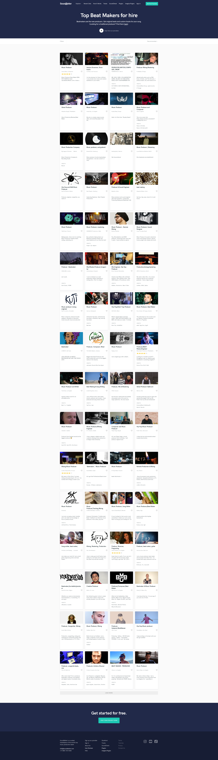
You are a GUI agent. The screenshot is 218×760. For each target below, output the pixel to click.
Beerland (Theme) (122, 604)
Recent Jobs (87, 4)
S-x (65, 405)
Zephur (146, 285)
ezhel (138, 325)
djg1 (145, 525)
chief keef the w (64, 525)
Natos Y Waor (126, 285)
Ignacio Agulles (90, 684)
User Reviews (89, 748)
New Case (89, 325)
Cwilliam (88, 644)
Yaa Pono (89, 405)
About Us (87, 745)
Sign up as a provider (91, 740)
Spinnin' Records (140, 407)
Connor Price (140, 365)
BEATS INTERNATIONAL (123, 86)
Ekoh (148, 365)
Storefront (105, 740)
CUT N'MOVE (115, 86)
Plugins (121, 4)
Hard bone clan (73, 684)
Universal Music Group (142, 86)
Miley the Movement (116, 607)
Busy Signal (101, 365)
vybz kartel (89, 365)
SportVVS (63, 445)
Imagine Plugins (129, 4)
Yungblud (69, 405)
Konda (138, 525)
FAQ (86, 751)
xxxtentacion (99, 485)
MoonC (63, 165)
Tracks (105, 4)
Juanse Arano (97, 684)
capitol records (151, 86)
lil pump (88, 485)
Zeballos (113, 285)
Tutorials (121, 743)
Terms (120, 740)
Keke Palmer (114, 604)
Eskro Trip (114, 325)
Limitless (138, 285)
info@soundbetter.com (67, 749)
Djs (91, 245)
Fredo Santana (72, 525)
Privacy (120, 745)
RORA (142, 285)
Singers (88, 245)
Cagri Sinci (142, 325)
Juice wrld (146, 564)
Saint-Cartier (64, 285)
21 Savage (139, 88)
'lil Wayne (93, 485)
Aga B (146, 325)
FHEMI (69, 285)
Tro (142, 564)
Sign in (139, 4)
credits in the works (141, 485)
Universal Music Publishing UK (143, 405)
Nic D (144, 365)
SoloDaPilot (119, 325)
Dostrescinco (119, 285)
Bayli (62, 405)
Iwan (93, 405)
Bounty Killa (95, 365)
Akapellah (63, 684)
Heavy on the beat (141, 126)
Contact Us (121, 748)
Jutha (68, 684)
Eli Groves (139, 564)
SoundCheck (113, 4)
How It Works (97, 4)
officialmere (64, 604)
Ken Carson (74, 445)
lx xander (69, 604)
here (126, 24)
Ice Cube (113, 88)
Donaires (103, 684)
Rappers (94, 245)
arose (141, 525)
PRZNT (113, 684)
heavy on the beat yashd (142, 128)
